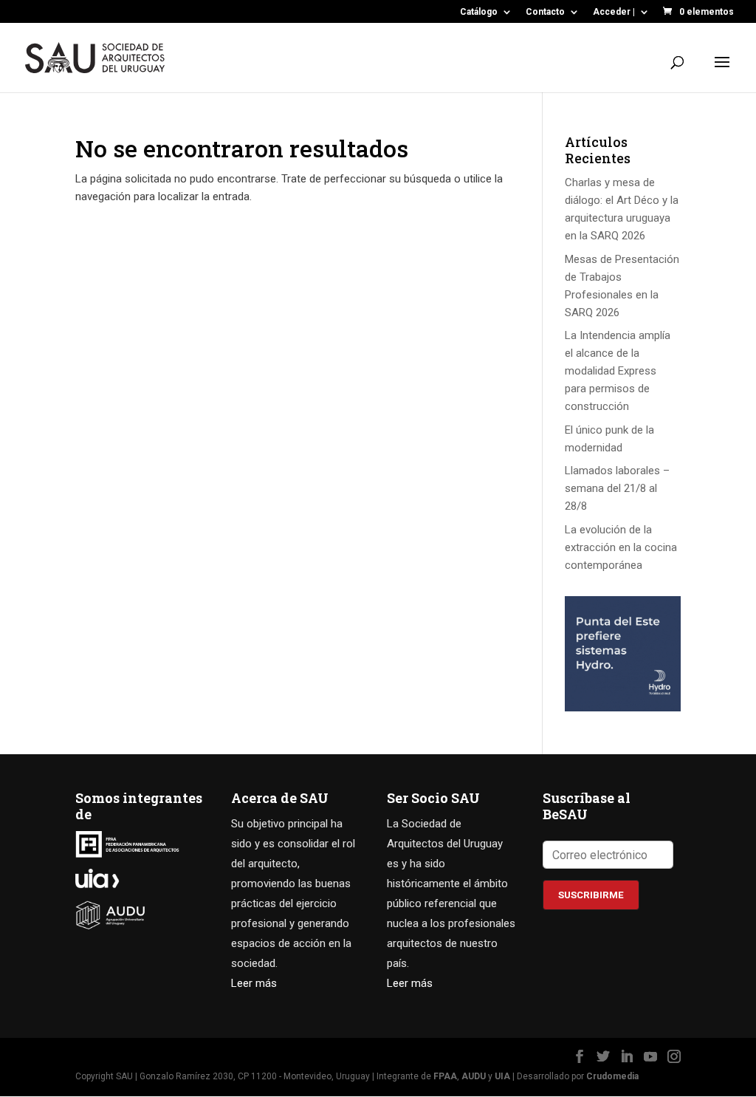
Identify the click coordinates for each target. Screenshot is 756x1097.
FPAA (445, 1076)
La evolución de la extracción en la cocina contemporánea (621, 547)
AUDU (473, 1076)
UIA (502, 1076)
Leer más (254, 983)
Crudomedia (612, 1076)
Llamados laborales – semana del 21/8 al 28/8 (617, 488)
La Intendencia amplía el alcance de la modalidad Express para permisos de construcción (617, 371)
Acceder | (614, 12)
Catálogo (479, 12)
